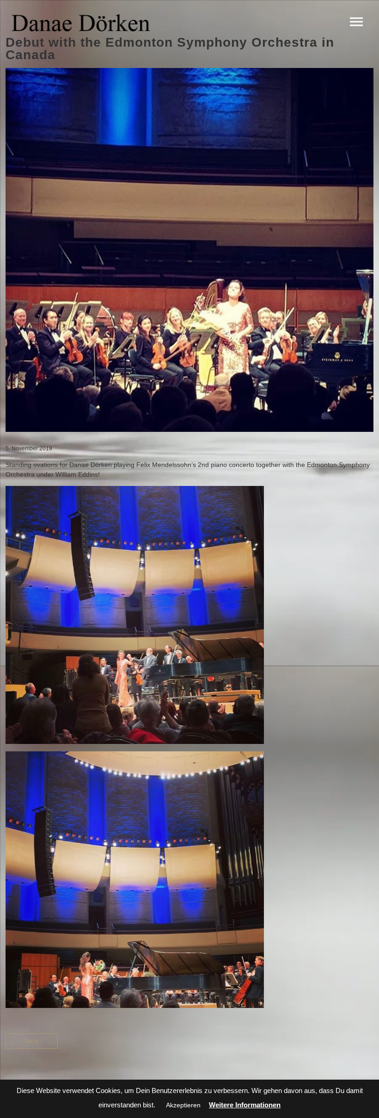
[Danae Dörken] (81, 22)
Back (31, 1040)
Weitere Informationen (245, 1105)
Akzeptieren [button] (183, 1105)
